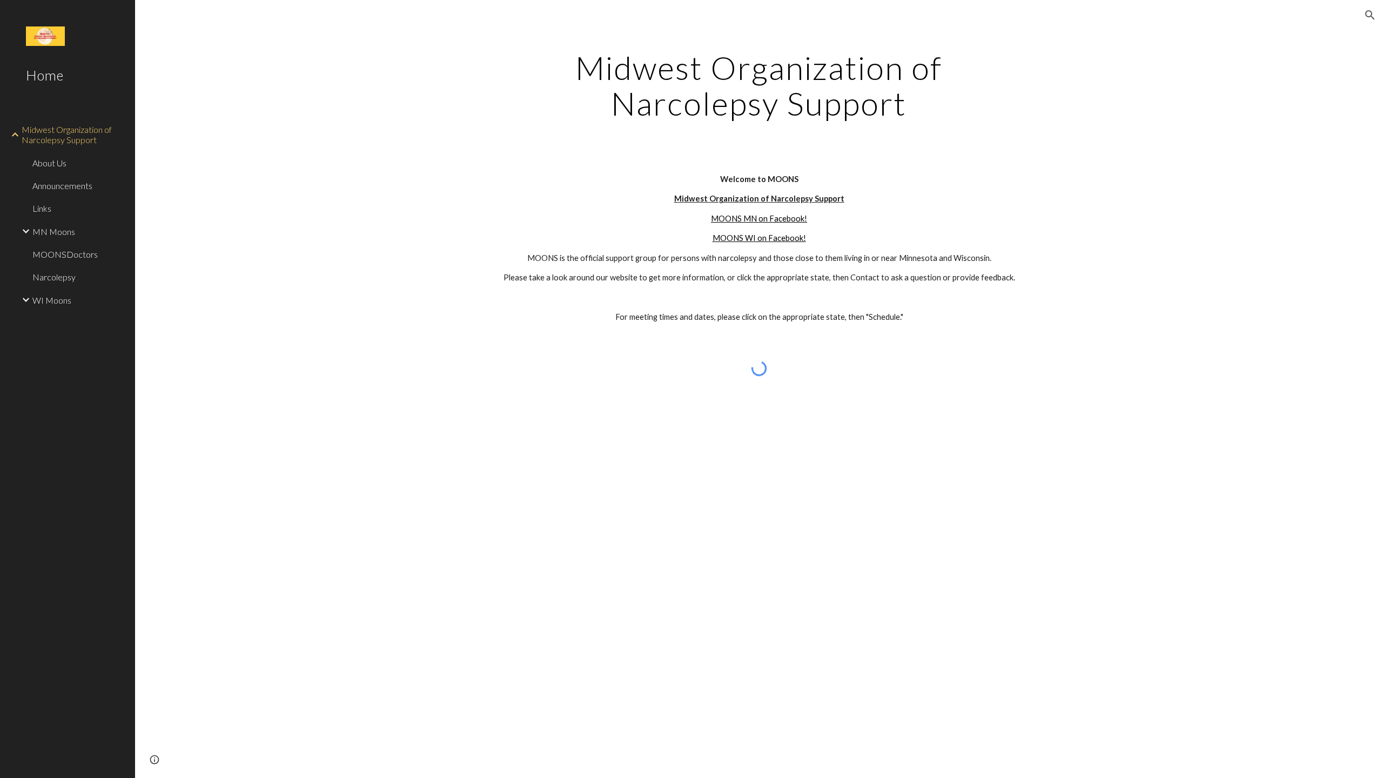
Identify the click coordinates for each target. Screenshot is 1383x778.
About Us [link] (49, 163)
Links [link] (41, 208)
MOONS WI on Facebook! (759, 238)
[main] (759, 85)
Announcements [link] (62, 185)
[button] (1370, 15)
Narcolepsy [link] (54, 277)
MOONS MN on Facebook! (759, 218)
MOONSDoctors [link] (65, 254)
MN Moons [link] (53, 231)
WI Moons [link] (51, 300)
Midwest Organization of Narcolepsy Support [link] (67, 134)
